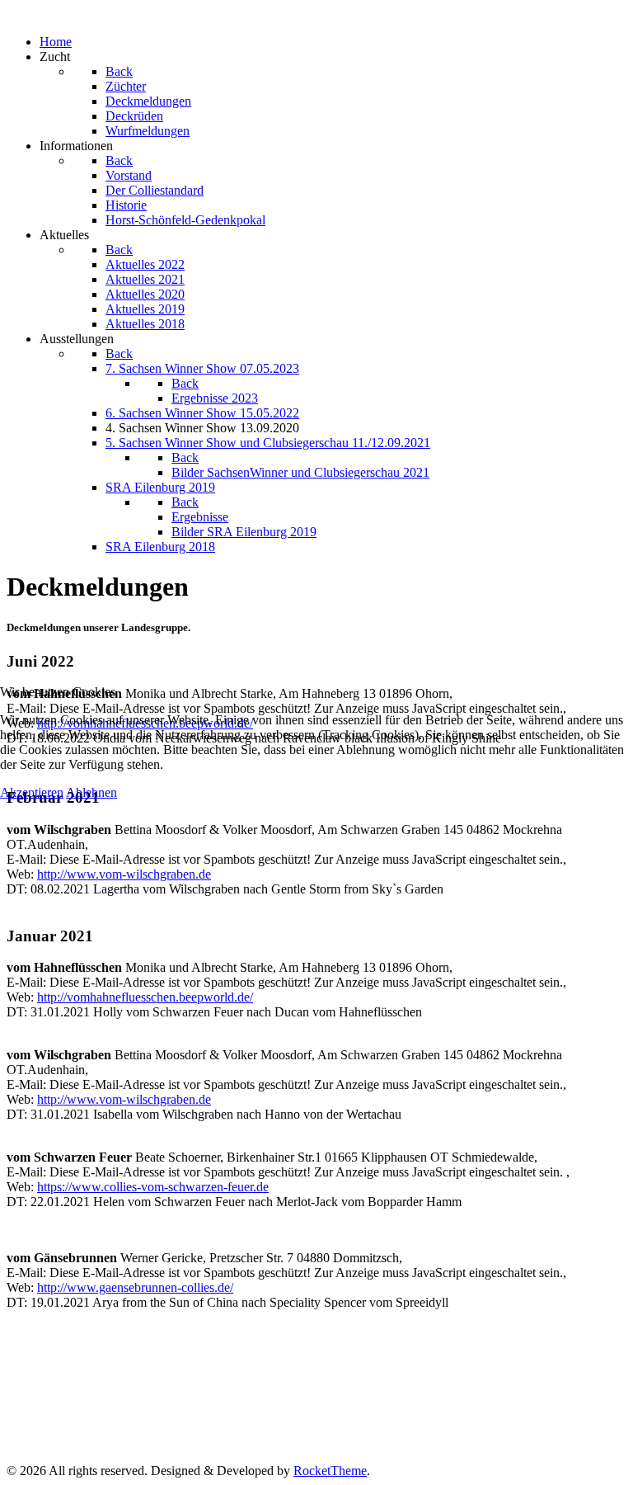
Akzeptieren (31, 792)
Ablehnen (91, 792)
